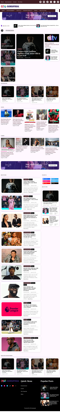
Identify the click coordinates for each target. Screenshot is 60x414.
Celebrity (4, 43)
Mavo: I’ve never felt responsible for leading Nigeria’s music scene (28, 341)
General (33, 283)
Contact (15, 2)
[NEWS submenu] (5, 10)
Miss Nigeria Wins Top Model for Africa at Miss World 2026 (6, 121)
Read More (30, 192)
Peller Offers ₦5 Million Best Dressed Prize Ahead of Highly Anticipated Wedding (37, 149)
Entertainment (5, 75)
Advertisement (8, 2)
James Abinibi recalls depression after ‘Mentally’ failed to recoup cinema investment (29, 288)
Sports (8, 43)
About (2, 2)
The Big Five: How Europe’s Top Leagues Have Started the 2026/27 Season (30, 306)
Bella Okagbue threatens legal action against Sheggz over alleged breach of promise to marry (49, 26)
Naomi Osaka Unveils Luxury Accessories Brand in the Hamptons (30, 323)
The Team (20, 2)
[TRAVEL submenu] (38, 10)
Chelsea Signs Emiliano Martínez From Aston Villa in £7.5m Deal (7, 46)
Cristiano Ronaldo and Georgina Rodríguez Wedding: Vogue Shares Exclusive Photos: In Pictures (42, 124)
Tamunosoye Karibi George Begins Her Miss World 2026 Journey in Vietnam (7, 154)
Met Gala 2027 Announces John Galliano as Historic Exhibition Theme (21, 148)
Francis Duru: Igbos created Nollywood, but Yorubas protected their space (30, 252)
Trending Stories (10, 30)
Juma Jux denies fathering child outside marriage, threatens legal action (30, 269)
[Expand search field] (57, 10)
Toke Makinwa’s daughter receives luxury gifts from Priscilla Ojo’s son (51, 99)
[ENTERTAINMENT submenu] (15, 10)
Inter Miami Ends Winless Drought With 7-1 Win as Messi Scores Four (27, 26)
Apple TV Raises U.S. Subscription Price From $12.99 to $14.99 (52, 44)
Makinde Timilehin (20, 57)
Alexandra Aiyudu (26, 220)
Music (32, 338)
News (10, 75)
